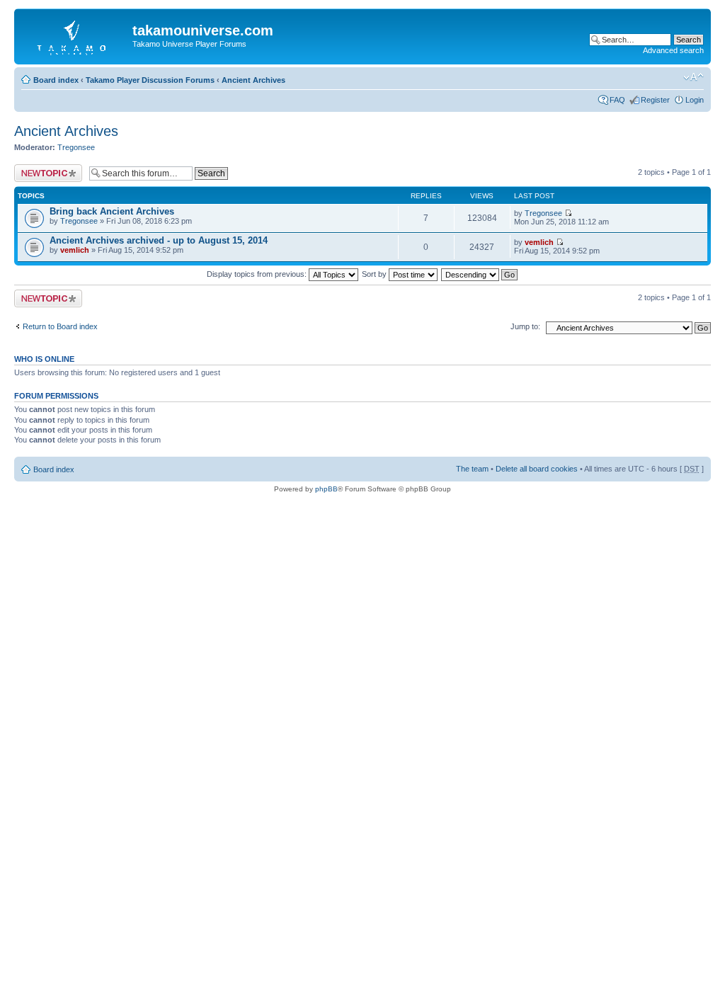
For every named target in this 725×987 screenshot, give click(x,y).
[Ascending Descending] (480, 274)
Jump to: (525, 326)
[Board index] (75, 34)
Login (694, 100)
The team (472, 468)
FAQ (617, 100)
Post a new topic (42, 168)
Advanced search (673, 50)
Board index (56, 80)
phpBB (326, 489)
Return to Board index (60, 326)
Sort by (375, 274)
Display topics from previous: (258, 274)
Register (655, 100)
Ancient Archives (253, 80)
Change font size (693, 77)
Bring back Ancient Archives (112, 211)
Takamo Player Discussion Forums (150, 80)
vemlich (74, 250)
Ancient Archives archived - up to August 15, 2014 (159, 240)
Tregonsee (76, 147)
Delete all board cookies (537, 468)
